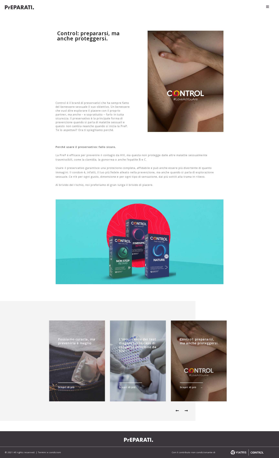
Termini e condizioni (49, 452)
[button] (187, 411)
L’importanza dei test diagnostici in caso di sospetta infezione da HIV (77, 345)
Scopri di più (66, 387)
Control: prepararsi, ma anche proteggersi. (138, 341)
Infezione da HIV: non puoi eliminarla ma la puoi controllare (198, 343)
